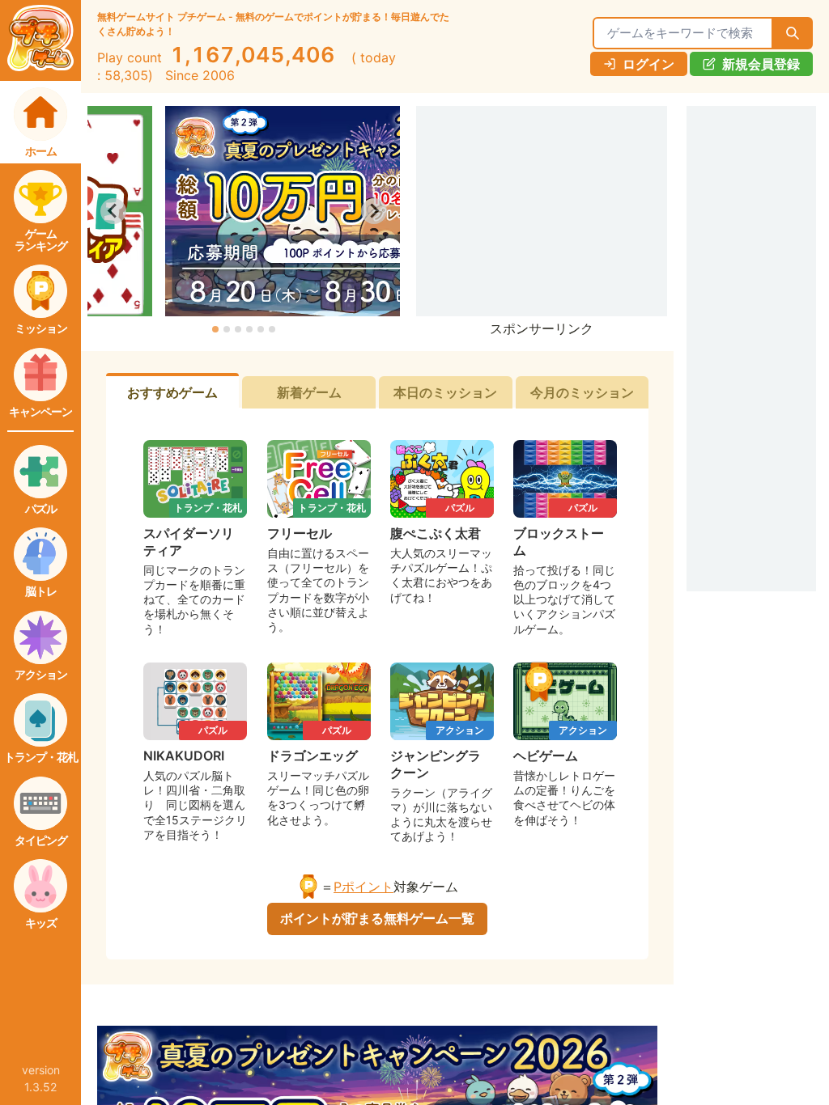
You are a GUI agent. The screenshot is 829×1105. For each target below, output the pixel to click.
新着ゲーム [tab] (309, 392)
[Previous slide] (113, 211)
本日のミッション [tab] (445, 392)
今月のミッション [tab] (582, 392)
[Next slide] (374, 211)
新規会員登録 (761, 64)
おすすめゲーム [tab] (172, 392)
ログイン (648, 64)
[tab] (215, 329)
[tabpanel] (376, 648)
